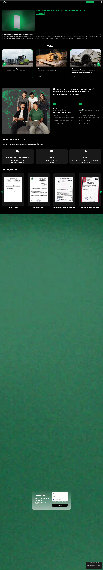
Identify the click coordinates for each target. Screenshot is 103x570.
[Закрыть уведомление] (101, 562)
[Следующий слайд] (98, 64)
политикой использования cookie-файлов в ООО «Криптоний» (93, 567)
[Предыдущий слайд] (4, 64)
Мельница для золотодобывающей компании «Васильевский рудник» (84, 70)
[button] (98, 2)
